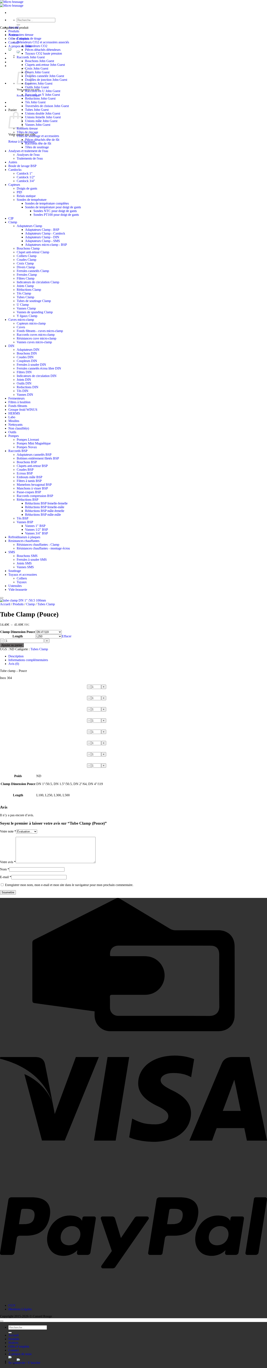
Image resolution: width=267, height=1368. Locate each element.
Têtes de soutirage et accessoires (38, 136)
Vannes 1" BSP (35, 526)
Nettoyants (15, 424)
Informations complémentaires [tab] (28, 660)
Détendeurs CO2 (36, 46)
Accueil (5, 604)
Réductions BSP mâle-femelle (44, 511)
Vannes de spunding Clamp (35, 312)
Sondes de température (32, 199)
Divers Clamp (26, 267)
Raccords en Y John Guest (42, 94)
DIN (11, 346)
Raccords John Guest (31, 57)
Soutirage (14, 571)
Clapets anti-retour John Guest (45, 64)
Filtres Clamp (25, 278)
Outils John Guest (37, 87)
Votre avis (8, 862)
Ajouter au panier (12, 645)
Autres (12, 162)
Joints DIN (24, 379)
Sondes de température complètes (47, 203)
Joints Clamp (25, 286)
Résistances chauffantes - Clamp (38, 544)
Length (18, 636)
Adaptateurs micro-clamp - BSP (46, 244)
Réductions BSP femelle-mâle (44, 507)
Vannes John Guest (37, 124)
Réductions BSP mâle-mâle (43, 514)
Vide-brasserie (17, 589)
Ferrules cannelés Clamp (33, 271)
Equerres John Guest (38, 83)
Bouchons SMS (27, 556)
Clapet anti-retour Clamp (33, 252)
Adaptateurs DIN (28, 349)
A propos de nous (19, 46)
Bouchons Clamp (28, 248)
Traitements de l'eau (30, 158)
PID (19, 192)
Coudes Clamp (26, 259)
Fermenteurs (16, 398)
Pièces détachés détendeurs (42, 49)
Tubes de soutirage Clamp (34, 301)
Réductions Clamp (29, 289)
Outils (12, 432)
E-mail (5, 877)
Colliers (22, 578)
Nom (4, 869)
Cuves (21, 327)
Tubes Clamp (25, 297)
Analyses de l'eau (28, 154)
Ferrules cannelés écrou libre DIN (39, 368)
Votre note (8, 831)
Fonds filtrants (17, 406)
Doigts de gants (27, 188)
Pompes (13, 436)
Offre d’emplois (18, 1346)
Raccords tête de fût (38, 143)
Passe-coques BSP (29, 492)
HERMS (14, 413)
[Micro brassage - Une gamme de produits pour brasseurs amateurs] (11, 3)
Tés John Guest (35, 102)
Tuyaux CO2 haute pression (43, 53)
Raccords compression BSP (35, 496)
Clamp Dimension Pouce (17, 632)
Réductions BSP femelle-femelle (46, 503)
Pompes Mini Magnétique (34, 443)
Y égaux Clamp (27, 316)
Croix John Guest (36, 68)
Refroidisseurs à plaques (24, 537)
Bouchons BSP (27, 462)
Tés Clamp (24, 293)
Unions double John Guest (42, 113)
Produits (13, 31)
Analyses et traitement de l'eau (28, 151)
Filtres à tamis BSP (29, 481)
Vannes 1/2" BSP (36, 529)
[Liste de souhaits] (1, 597)
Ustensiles (15, 586)
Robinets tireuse (27, 128)
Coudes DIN (25, 357)
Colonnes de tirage (29, 38)
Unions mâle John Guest (41, 121)
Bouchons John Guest (39, 61)
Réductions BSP (27, 499)
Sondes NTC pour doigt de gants (55, 211)
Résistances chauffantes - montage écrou (43, 548)
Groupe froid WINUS (22, 409)
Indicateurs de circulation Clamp (38, 282)
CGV (12, 1305)
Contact (13, 1350)
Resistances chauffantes (23, 541)
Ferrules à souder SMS (32, 559)
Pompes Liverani (28, 439)
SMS (11, 552)
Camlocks (14, 169)
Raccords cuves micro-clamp (36, 334)
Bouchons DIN (27, 353)
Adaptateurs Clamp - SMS (42, 241)
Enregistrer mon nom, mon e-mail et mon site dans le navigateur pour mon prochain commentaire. (69, 885)
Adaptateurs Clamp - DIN (42, 237)
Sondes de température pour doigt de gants (53, 207)
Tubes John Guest (37, 109)
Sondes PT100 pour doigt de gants (56, 214)
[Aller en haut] (1, 1321)
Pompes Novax (27, 447)
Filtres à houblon (19, 402)
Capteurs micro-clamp (31, 323)
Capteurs (14, 184)
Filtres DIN (24, 372)
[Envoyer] (18, 24)
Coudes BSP (25, 469)
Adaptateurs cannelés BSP (34, 454)
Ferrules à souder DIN (31, 364)
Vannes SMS (25, 567)
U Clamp (23, 304)
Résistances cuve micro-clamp (36, 338)
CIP (11, 218)
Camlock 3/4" (26, 181)
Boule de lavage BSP (22, 166)
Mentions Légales (20, 1309)
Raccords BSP (18, 451)
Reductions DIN (27, 387)
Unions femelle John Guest (43, 117)
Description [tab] (16, 656)
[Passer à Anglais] (142, 1359)
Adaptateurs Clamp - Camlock (45, 233)
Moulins (13, 421)
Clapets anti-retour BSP (32, 466)
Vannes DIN (25, 394)
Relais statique (26, 196)
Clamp (12, 222)
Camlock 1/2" (26, 177)
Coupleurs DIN (27, 361)
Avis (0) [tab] (13, 663)
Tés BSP (22, 518)
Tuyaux (22, 582)
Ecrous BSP (25, 473)
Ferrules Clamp (27, 274)
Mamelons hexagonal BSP (34, 484)
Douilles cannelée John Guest (44, 76)
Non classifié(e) (18, 428)
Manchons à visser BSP (32, 488)
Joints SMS (24, 563)
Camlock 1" (25, 173)
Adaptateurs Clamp (29, 226)
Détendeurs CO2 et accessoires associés (43, 42)
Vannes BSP (25, 522)
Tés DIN (22, 391)
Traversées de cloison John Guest (47, 106)
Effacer (66, 636)
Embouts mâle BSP (29, 477)
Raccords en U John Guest (42, 91)
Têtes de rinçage (27, 132)
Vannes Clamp (26, 308)
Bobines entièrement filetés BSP (38, 458)
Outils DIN (24, 383)
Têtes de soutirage (37, 147)
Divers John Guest (37, 72)
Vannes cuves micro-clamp (34, 342)
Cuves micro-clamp (21, 319)
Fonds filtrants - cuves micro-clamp (40, 331)
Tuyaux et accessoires (22, 574)
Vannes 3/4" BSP (36, 533)
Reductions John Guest (40, 98)
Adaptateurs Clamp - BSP (42, 229)
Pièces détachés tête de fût (42, 139)
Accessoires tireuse (20, 34)
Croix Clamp (25, 263)
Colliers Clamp (27, 256)
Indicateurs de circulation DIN (37, 376)
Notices (13, 1342)
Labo (11, 417)
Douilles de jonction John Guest (46, 79)
